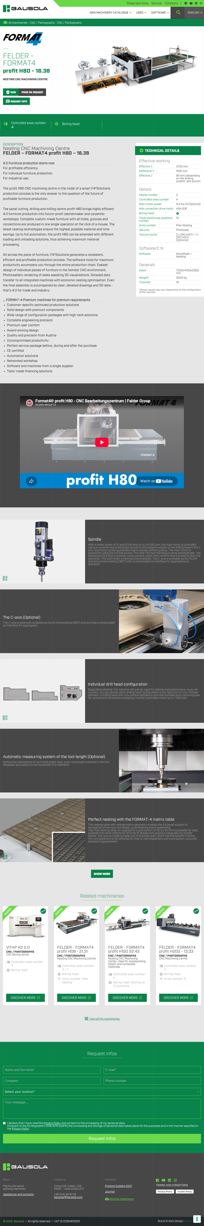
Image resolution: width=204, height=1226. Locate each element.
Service (156, 3)
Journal (110, 1191)
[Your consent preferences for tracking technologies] (197, 1219)
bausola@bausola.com (68, 1197)
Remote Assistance (119, 1199)
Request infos (102, 1138)
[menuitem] (109, 13)
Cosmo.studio (192, 1221)
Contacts (171, 3)
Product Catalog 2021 (118, 1186)
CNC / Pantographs (42, 22)
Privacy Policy (52, 1123)
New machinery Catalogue (109, 12)
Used (139, 12)
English (193, 12)
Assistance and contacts (18, 1194)
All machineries (15, 22)
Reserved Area (137, 3)
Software (158, 12)
